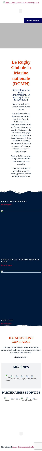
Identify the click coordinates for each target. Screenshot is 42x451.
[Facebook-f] (18, 428)
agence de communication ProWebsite (26, 447)
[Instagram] (12, 428)
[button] (20, 11)
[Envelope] (30, 428)
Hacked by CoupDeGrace (14, 201)
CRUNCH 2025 (7, 320)
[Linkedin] (24, 428)
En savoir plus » (6, 205)
